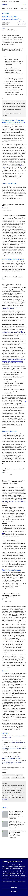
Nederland (9, 8)
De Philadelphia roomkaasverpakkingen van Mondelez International (13, 332)
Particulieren (4, 1)
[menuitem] (4, 775)
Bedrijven (10, 1)
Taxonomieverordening (7, 639)
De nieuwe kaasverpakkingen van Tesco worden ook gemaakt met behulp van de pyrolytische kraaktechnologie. (14, 501)
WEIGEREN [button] (14, 887)
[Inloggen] (18, 4)
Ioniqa (3, 533)
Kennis (3, 8)
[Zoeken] (15, 4)
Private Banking (16, 1)
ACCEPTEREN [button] (14, 891)
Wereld (21, 8)
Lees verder (5, 799)
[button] (20, 23)
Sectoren (16, 8)
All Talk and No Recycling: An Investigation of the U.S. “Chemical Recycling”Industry (14, 762)
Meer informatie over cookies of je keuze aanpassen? (13, 881)
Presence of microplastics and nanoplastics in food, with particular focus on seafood (14, 748)
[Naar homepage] (4, 4)
